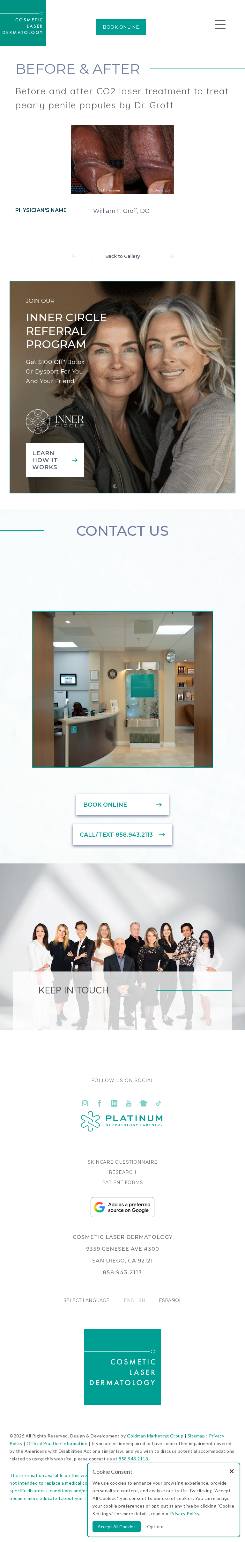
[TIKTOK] (158, 1103)
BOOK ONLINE (121, 27)
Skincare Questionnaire (123, 1162)
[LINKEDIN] (114, 1103)
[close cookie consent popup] (231, 1471)
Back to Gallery (122, 256)
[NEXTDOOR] (143, 1103)
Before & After (77, 68)
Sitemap (196, 1435)
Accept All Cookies (117, 1526)
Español (170, 1300)
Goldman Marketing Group (155, 1435)
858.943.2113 (133, 1458)
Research (123, 1172)
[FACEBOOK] (99, 1103)
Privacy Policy (184, 1513)
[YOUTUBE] (128, 1103)
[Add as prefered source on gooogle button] (122, 1215)
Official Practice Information (57, 1443)
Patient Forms (122, 1182)
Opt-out (155, 1526)
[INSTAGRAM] (84, 1103)
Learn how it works (45, 460)
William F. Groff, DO (121, 211)
